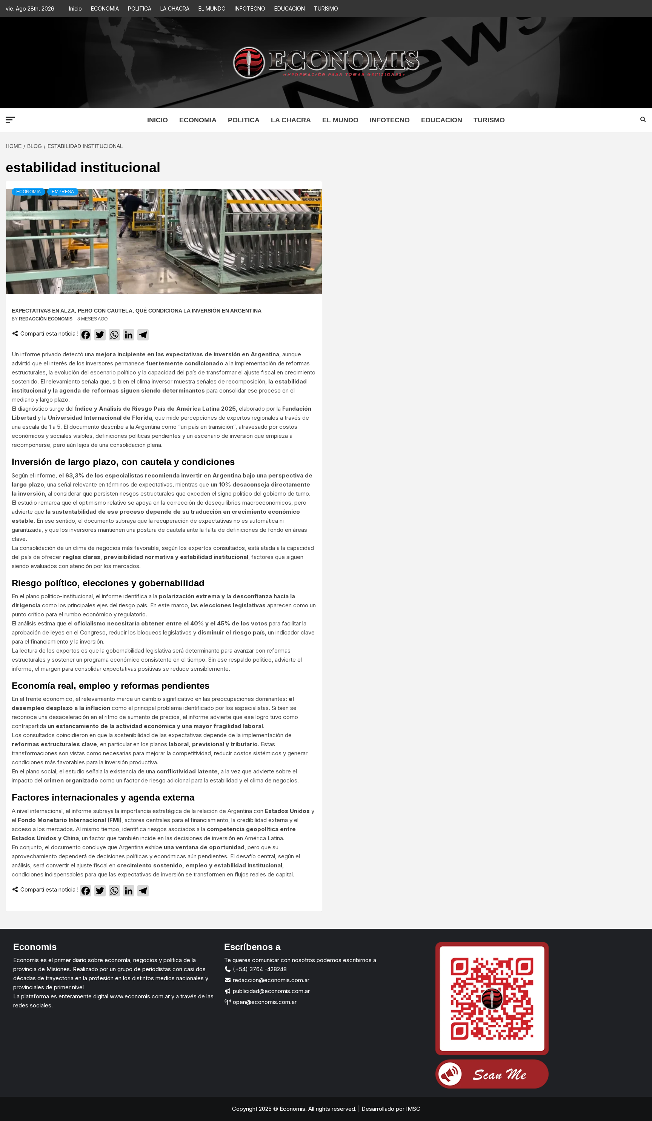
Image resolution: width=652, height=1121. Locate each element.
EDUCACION (289, 8)
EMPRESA (63, 191)
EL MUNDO (212, 8)
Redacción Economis (46, 319)
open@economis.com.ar (264, 1002)
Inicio (75, 8)
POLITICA (139, 8)
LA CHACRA (174, 8)
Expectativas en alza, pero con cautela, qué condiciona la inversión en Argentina (136, 311)
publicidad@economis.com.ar (270, 991)
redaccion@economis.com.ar (270, 980)
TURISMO (326, 8)
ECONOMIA (105, 8)
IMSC (412, 1108)
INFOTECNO (250, 8)
